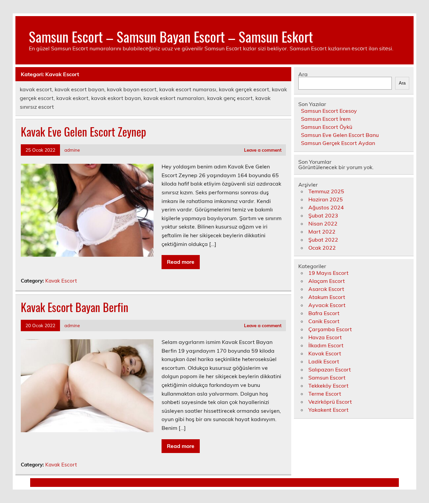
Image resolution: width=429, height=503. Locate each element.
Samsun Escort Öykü (326, 126)
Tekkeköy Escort (328, 385)
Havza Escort (325, 337)
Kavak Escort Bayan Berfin (74, 307)
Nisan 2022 (323, 223)
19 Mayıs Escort (328, 272)
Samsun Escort (327, 377)
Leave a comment (263, 150)
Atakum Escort (326, 297)
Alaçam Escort (326, 281)
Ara (303, 74)
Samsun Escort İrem (326, 118)
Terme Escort (324, 393)
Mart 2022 (321, 231)
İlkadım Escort (326, 345)
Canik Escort (324, 321)
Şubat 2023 (323, 215)
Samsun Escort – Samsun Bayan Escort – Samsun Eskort (171, 36)
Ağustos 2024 (326, 207)
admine (72, 150)
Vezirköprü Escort (330, 401)
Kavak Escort (61, 281)
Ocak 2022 (322, 247)
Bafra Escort (324, 313)
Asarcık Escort (326, 289)
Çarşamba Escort (330, 329)
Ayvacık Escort (327, 305)
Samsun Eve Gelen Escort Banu (340, 135)
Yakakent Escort (328, 409)
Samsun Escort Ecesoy (329, 110)
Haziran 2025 (325, 199)
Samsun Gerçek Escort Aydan (338, 143)
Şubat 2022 (323, 239)
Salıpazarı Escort (329, 369)
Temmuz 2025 (326, 191)
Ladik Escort (323, 361)
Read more (180, 261)
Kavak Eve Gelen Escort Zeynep (83, 131)
